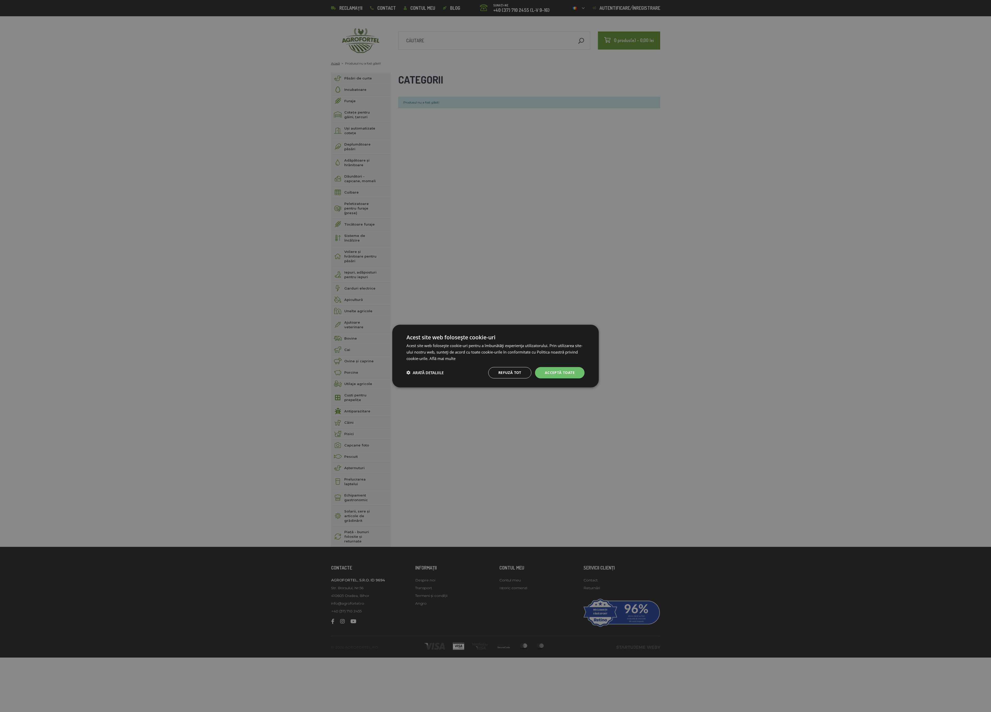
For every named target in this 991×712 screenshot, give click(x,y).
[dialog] (495, 356)
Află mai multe (442, 358)
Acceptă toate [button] (560, 372)
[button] (425, 372)
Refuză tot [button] (509, 372)
